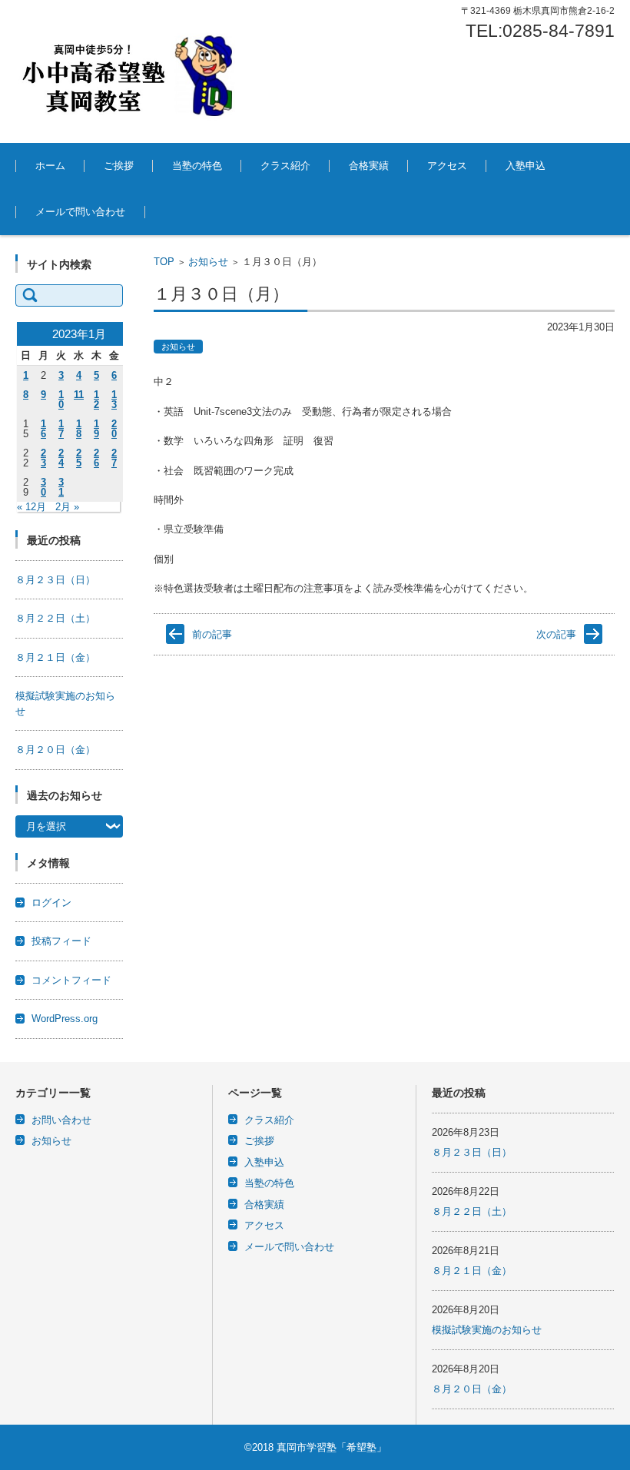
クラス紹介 (285, 165)
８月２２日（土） (55, 618)
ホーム (50, 165)
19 (96, 429)
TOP (164, 261)
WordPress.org (65, 1018)
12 (96, 399)
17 (61, 429)
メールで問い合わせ (80, 211)
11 (79, 394)
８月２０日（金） (55, 749)
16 (43, 429)
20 (114, 429)
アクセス (447, 165)
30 (43, 487)
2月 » (67, 507)
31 (61, 487)
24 (61, 458)
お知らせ (208, 261)
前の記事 (212, 634)
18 (78, 429)
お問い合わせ (61, 1120)
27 (114, 458)
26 (96, 458)
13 (114, 399)
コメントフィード (71, 980)
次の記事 (556, 634)
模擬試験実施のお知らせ (487, 1330)
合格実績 (369, 165)
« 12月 (31, 507)
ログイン (51, 902)
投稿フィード (61, 941)
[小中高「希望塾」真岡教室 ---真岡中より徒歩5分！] (130, 71)
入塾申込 (525, 165)
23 (43, 458)
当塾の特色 (197, 165)
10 (61, 399)
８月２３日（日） (55, 580)
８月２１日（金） (55, 657)
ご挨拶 (119, 165)
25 (78, 458)
